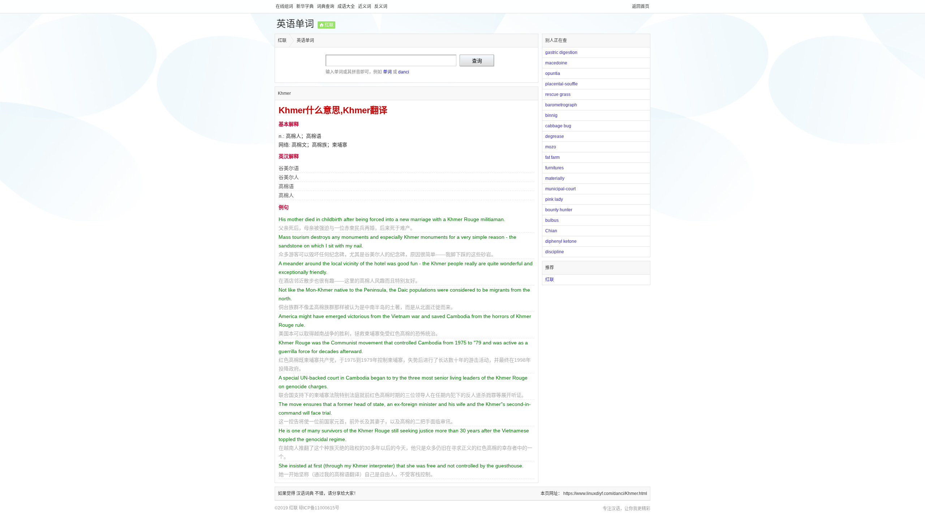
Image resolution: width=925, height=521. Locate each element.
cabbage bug (558, 125)
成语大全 (346, 6)
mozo (550, 146)
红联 (329, 24)
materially (554, 178)
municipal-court (560, 188)
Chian (551, 230)
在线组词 (285, 6)
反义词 (380, 6)
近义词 (365, 6)
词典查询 (326, 6)
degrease (554, 136)
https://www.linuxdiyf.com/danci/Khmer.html (605, 493)
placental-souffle (561, 83)
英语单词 (295, 23)
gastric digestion (561, 52)
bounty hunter (558, 209)
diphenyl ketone (561, 241)
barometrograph (561, 104)
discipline (554, 251)
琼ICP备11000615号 (319, 508)
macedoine (556, 62)
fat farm (552, 157)
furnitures (554, 167)
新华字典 (305, 6)
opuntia (552, 73)
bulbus (552, 220)
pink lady (554, 199)
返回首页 (640, 6)
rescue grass (558, 94)
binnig (551, 115)
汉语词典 (305, 493)
